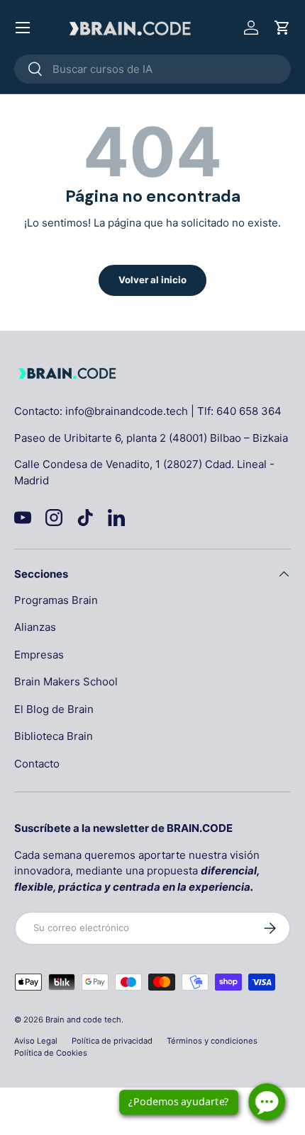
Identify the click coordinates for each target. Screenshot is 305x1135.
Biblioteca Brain (53, 736)
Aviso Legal (35, 1041)
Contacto (37, 763)
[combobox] (152, 69)
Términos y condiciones (212, 1041)
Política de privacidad (112, 1041)
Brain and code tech (83, 1020)
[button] (282, 27)
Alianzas (35, 627)
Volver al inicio (152, 279)
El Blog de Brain (54, 709)
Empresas (39, 654)
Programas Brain (56, 600)
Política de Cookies (50, 1053)
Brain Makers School (66, 681)
